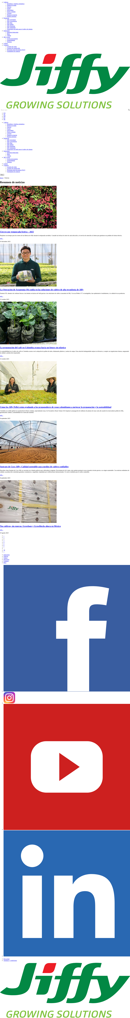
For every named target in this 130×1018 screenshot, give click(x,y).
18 (4, 550)
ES (4, 118)
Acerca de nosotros (12, 38)
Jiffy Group (7, 37)
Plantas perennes (11, 16)
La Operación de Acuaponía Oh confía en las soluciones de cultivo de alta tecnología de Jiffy (41, 289)
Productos (6, 18)
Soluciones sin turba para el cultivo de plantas (19, 29)
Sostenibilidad (11, 40)
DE (4, 116)
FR (4, 119)
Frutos (9, 8)
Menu (2, 175)
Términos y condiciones (10, 960)
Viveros (9, 13)
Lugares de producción (13, 48)
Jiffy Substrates (11, 27)
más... (1, 238)
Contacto (6, 45)
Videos (9, 35)
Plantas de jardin (11, 5)
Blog (8, 34)
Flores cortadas (11, 11)
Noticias (9, 42)
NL (4, 114)
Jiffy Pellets (10, 24)
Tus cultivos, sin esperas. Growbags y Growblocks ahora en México (30, 526)
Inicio (1, 178)
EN (4, 113)
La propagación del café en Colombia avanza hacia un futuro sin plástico (33, 347)
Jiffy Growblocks (12, 21)
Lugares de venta (12, 46)
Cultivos (6, 2)
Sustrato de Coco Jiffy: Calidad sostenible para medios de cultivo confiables (34, 466)
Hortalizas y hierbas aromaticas (15, 3)
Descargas (6, 559)
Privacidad (6, 959)
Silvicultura (10, 10)
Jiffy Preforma (11, 26)
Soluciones (7, 30)
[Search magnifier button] (129, 110)
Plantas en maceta (12, 15)
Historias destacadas (12, 32)
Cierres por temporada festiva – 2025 (17, 232)
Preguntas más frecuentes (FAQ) (16, 50)
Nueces (9, 7)
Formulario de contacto (13, 51)
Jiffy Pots (9, 23)
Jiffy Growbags (11, 19)
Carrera (6, 43)
